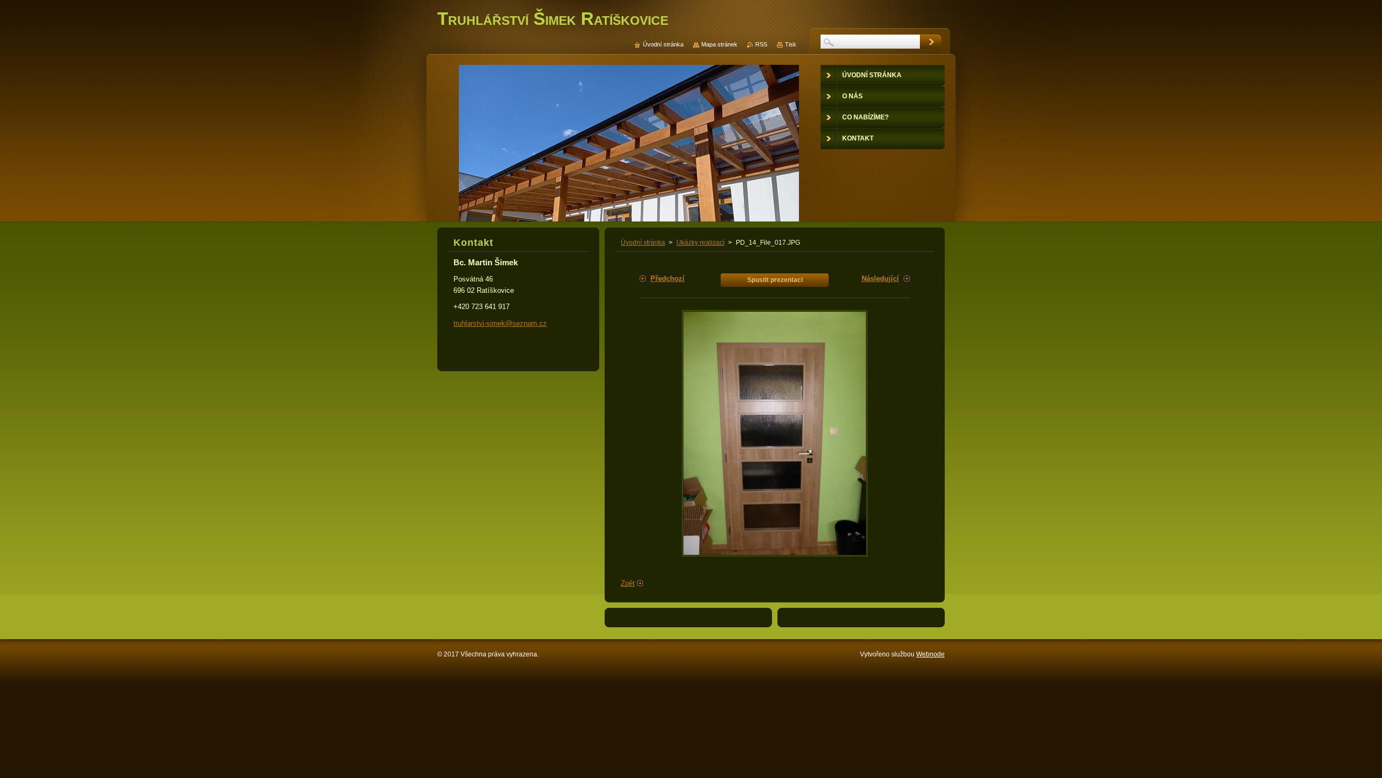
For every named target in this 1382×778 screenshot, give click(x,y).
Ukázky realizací (700, 242)
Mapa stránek (719, 44)
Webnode (930, 654)
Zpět (628, 583)
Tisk (790, 44)
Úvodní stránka (643, 242)
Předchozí (668, 278)
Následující (880, 278)
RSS (761, 44)
